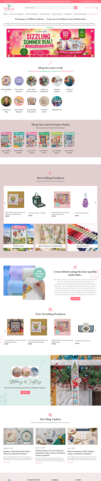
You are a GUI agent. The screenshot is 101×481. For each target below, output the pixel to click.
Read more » (7, 462)
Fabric (33, 71)
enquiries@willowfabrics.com (90, 1)
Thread (37, 71)
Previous (5, 203)
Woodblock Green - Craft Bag (36, 213)
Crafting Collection (67, 71)
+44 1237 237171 (9, 1)
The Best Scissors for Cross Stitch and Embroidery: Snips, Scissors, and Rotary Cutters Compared (50, 453)
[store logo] (9, 7)
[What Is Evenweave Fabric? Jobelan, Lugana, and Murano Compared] (83, 437)
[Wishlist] (92, 7)
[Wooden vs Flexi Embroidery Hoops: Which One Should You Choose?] (18, 437)
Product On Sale (93, 14)
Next (96, 203)
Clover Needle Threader (82, 213)
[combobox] (50, 7)
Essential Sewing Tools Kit (82, 341)
